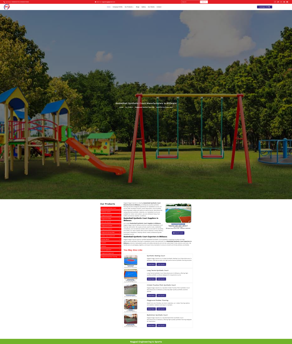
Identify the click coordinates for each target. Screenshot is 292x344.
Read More (151, 264)
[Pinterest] (284, 2)
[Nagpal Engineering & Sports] (7, 7)
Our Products (128, 7)
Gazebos (103, 242)
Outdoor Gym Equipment (108, 236)
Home (108, 7)
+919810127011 (15, 2)
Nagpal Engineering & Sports (146, 341)
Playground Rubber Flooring (157, 300)
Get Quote (161, 264)
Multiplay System (106, 211)
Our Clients (151, 7)
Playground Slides (106, 218)
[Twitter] (278, 2)
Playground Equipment (107, 253)
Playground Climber (106, 225)
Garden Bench (105, 239)
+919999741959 (24, 2)
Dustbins (103, 246)
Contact (159, 7)
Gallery (144, 7)
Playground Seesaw (106, 229)
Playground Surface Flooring (144, 107)
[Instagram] (281, 2)
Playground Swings (106, 215)
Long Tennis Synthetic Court (157, 270)
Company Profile (118, 7)
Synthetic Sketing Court (156, 256)
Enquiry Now (179, 233)
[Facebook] (275, 2)
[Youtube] (287, 2)
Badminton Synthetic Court (157, 315)
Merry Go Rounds (106, 222)
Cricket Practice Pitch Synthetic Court (161, 285)
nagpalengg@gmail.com (108, 2)
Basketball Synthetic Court (108, 208)
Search (204, 2)
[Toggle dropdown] (133, 7)
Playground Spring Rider (108, 232)
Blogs (137, 7)
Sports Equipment (106, 249)
